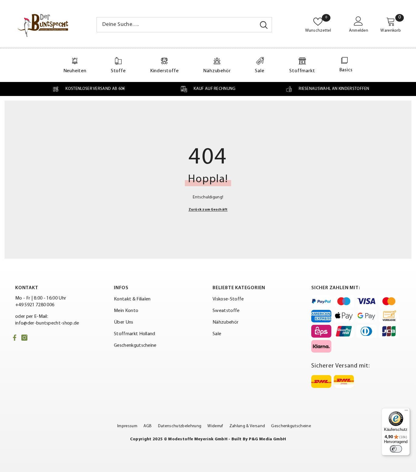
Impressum (127, 426)
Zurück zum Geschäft (208, 209)
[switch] (396, 448)
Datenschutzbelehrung (179, 426)
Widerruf (215, 426)
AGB (147, 426)
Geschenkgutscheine (291, 426)
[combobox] (176, 24)
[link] (88, 89)
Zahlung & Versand (247, 426)
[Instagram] (24, 337)
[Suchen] (184, 24)
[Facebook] (14, 337)
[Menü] (406, 411)
